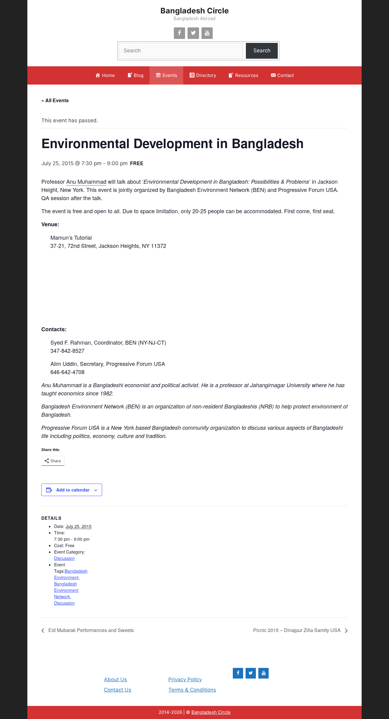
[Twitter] (193, 33)
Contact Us (117, 690)
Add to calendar (72, 490)
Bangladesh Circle (194, 10)
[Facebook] (179, 33)
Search (261, 50)
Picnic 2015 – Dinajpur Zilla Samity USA (297, 630)
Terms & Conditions (192, 690)
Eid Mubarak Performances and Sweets (90, 630)
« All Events (55, 100)
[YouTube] (207, 33)
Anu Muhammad (86, 181)
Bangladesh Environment (71, 574)
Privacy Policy (185, 679)
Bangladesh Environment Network (66, 590)
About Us (115, 679)
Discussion (64, 558)
